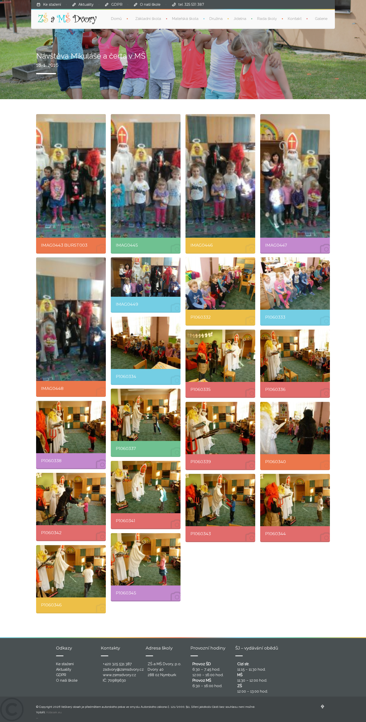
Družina (216, 18)
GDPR (116, 4)
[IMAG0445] (146, 176)
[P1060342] (71, 499)
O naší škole (150, 4)
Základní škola (148, 18)
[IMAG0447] (295, 176)
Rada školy (267, 18)
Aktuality (86, 4)
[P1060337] (146, 415)
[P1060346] (71, 571)
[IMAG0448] (71, 319)
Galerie (321, 18)
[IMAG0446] (220, 176)
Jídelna (240, 18)
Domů (116, 18)
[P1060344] (295, 500)
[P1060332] (220, 283)
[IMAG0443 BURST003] (71, 176)
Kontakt (295, 18)
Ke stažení (52, 4)
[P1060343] (220, 500)
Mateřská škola (185, 18)
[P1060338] (71, 427)
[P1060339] (220, 428)
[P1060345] (146, 559)
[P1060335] (220, 356)
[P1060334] (146, 343)
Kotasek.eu (54, 712)
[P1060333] (295, 283)
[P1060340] (295, 428)
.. (37, 717)
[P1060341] (146, 487)
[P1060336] (295, 356)
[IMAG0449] (146, 277)
